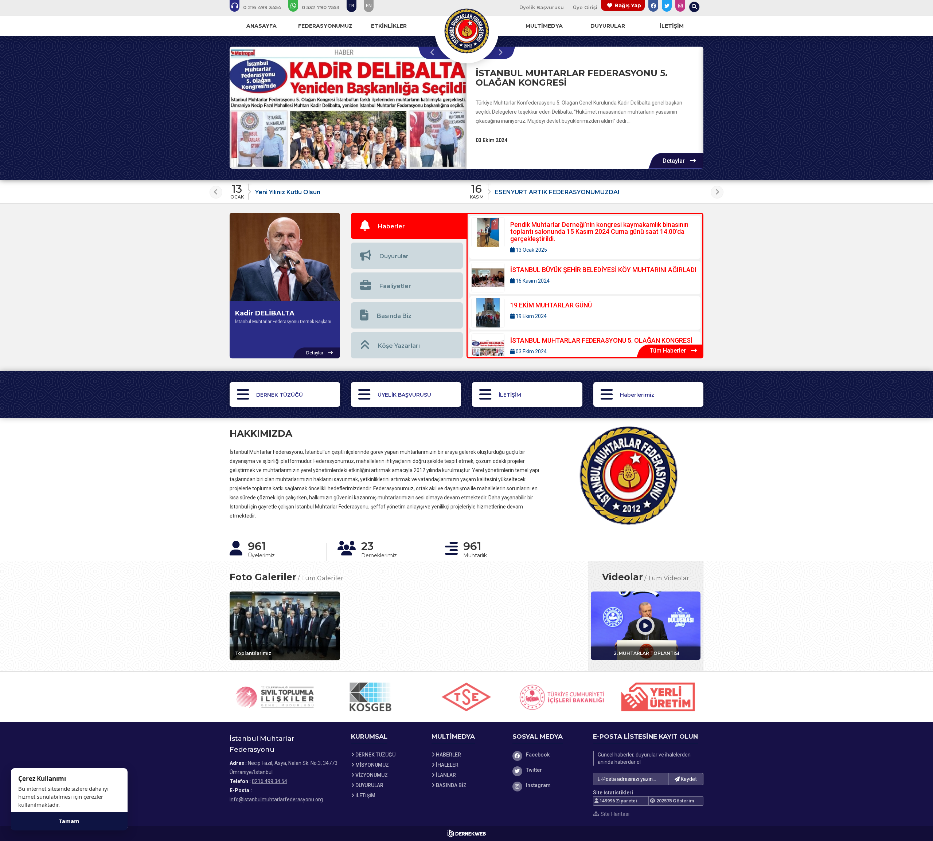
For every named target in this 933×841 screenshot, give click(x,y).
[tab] (409, 226)
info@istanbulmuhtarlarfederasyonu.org (276, 799)
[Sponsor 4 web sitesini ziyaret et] (466, 697)
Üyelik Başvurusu (541, 7)
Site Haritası (614, 814)
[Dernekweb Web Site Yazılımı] (466, 833)
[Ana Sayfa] (466, 31)
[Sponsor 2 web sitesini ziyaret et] (275, 697)
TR (351, 5)
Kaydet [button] (688, 779)
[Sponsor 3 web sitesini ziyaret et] (370, 697)
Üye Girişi (585, 7)
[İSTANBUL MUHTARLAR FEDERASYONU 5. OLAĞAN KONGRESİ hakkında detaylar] (348, 108)
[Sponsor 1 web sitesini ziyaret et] (658, 697)
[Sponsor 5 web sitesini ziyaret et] (562, 697)
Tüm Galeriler (322, 578)
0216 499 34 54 (269, 781)
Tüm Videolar (668, 578)
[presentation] (434, 53)
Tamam (69, 821)
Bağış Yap (627, 5)
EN (369, 5)
